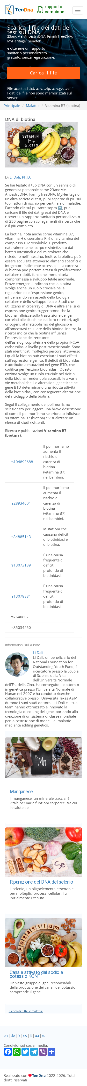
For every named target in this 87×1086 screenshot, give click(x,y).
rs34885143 (20, 536)
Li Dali (38, 652)
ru (43, 1035)
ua (37, 1035)
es (25, 1035)
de (13, 1035)
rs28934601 (20, 503)
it (31, 1035)
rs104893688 (21, 461)
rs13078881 (20, 596)
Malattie (32, 105)
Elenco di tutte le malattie (26, 1011)
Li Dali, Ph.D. (20, 177)
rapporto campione (54, 9)
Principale (12, 105)
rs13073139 (20, 565)
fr (19, 1035)
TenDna (39, 1075)
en (6, 1035)
